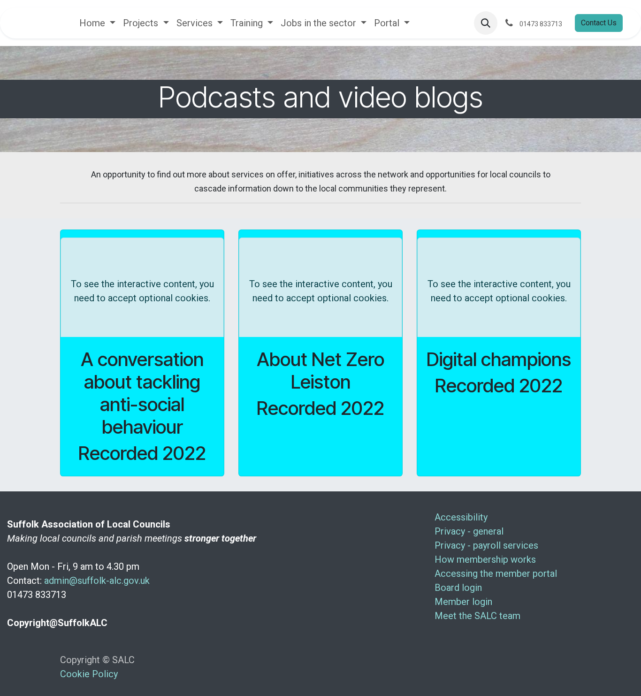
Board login (458, 587)
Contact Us (599, 22)
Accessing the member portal (496, 573)
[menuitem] (97, 23)
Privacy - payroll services (486, 545)
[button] (485, 23)
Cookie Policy (89, 674)
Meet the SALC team (477, 615)
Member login (463, 601)
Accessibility (461, 517)
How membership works (485, 559)
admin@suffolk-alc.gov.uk (97, 580)
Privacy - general (469, 531)
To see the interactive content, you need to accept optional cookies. (142, 291)
